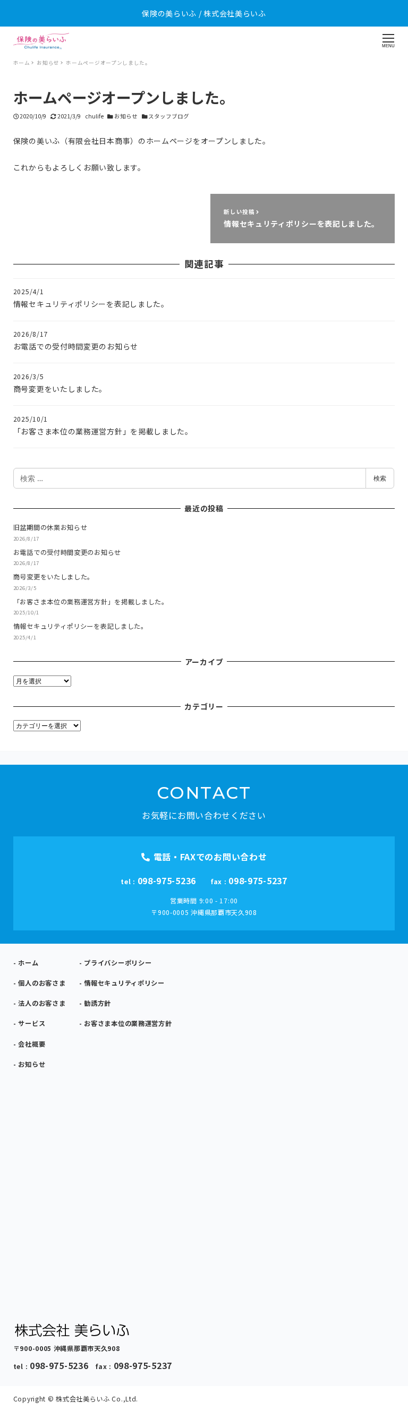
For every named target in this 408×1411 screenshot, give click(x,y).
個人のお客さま (41, 983)
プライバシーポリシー (117, 963)
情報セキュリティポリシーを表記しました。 (80, 626)
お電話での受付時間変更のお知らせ (67, 552)
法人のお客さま (41, 1003)
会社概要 (31, 1044)
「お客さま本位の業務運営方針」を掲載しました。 (90, 601)
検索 (379, 478)
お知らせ (126, 116)
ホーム (28, 963)
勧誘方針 (97, 1003)
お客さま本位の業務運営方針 (128, 1023)
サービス (31, 1023)
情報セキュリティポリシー (124, 983)
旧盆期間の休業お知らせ (50, 527)
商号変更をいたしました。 (53, 576)
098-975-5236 (167, 880)
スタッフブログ (168, 116)
